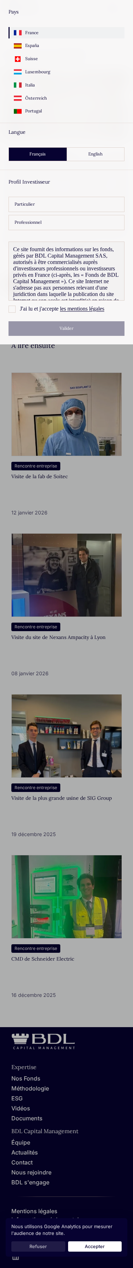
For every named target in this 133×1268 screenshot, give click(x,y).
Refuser (38, 1246)
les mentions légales (82, 309)
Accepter (95, 1246)
